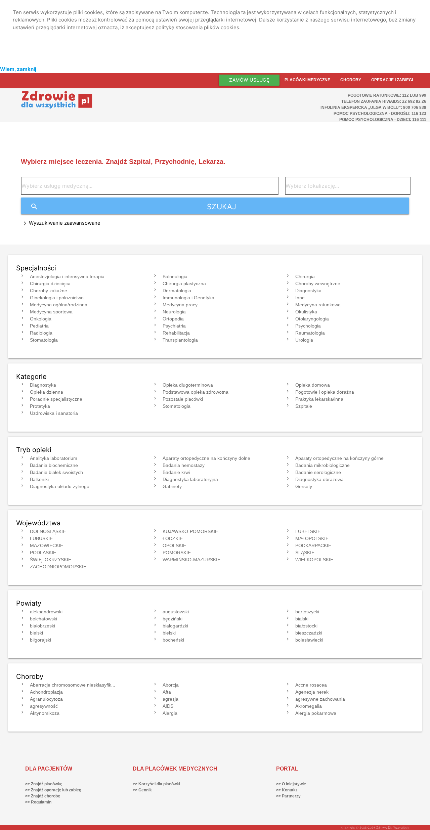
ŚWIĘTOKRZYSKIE (50, 559)
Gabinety (172, 486)
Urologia (304, 340)
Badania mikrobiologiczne (322, 465)
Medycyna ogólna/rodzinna (58, 304)
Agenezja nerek (312, 692)
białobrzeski (42, 625)
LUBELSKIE (307, 531)
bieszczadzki (308, 633)
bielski (36, 633)
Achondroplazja (46, 692)
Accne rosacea (311, 685)
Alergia (170, 713)
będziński (172, 618)
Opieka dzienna (46, 392)
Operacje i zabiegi (392, 80)
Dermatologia (177, 290)
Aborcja (171, 685)
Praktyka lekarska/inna (319, 399)
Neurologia (174, 311)
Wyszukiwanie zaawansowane (64, 223)
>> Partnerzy (288, 796)
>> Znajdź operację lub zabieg (53, 790)
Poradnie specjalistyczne (56, 399)
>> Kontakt (286, 790)
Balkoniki (39, 479)
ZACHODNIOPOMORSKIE (58, 566)
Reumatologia (310, 333)
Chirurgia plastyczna (184, 283)
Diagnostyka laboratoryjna (190, 479)
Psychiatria (174, 326)
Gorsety (303, 486)
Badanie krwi (176, 472)
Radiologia (41, 333)
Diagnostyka (308, 290)
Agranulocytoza (46, 699)
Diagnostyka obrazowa (319, 479)
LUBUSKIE (41, 538)
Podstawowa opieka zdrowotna (195, 392)
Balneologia (175, 276)
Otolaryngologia (312, 318)
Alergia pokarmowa (315, 713)
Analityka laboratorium (53, 458)
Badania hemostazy (184, 465)
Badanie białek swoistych (56, 472)
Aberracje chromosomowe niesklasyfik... (72, 685)
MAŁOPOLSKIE (312, 538)
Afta (167, 692)
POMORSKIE (177, 552)
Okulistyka (306, 311)
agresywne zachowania (320, 699)
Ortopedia (173, 318)
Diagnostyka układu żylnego (59, 486)
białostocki (306, 625)
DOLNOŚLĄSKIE (48, 531)
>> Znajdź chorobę (42, 796)
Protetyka (40, 406)
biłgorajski (40, 640)
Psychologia (308, 326)
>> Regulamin (38, 802)
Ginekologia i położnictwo (57, 297)
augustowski (176, 611)
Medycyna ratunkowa (318, 304)
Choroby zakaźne (48, 290)
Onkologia (40, 318)
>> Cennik (142, 790)
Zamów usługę (249, 80)
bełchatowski (43, 618)
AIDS (168, 706)
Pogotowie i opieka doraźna (324, 392)
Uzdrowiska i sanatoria (54, 413)
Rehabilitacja (176, 333)
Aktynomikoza (44, 713)
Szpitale (303, 406)
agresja (170, 699)
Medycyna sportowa (51, 311)
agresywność (44, 706)
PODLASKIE (43, 552)
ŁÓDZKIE (173, 538)
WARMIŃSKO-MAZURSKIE (191, 559)
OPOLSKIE (174, 545)
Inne (300, 297)
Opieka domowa (312, 385)
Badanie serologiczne (318, 472)
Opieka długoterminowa (188, 385)
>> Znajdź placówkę (43, 784)
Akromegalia (308, 706)
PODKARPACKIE (313, 545)
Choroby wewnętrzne (317, 283)
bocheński (173, 640)
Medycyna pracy (180, 304)
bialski (301, 618)
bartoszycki (307, 611)
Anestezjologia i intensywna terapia (67, 276)
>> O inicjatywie (291, 784)
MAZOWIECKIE (46, 545)
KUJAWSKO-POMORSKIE (190, 531)
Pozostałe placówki (183, 399)
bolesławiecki (309, 640)
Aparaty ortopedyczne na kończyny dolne (206, 458)
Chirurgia (305, 276)
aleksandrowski (46, 611)
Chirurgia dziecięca (50, 283)
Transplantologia (180, 340)
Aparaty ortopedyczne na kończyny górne (339, 458)
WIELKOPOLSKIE (314, 559)
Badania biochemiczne (54, 465)
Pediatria (39, 326)
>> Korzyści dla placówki (156, 784)
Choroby (350, 80)
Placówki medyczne (307, 80)
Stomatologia (44, 340)
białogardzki (175, 625)
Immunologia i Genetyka (188, 297)
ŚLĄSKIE (304, 552)
